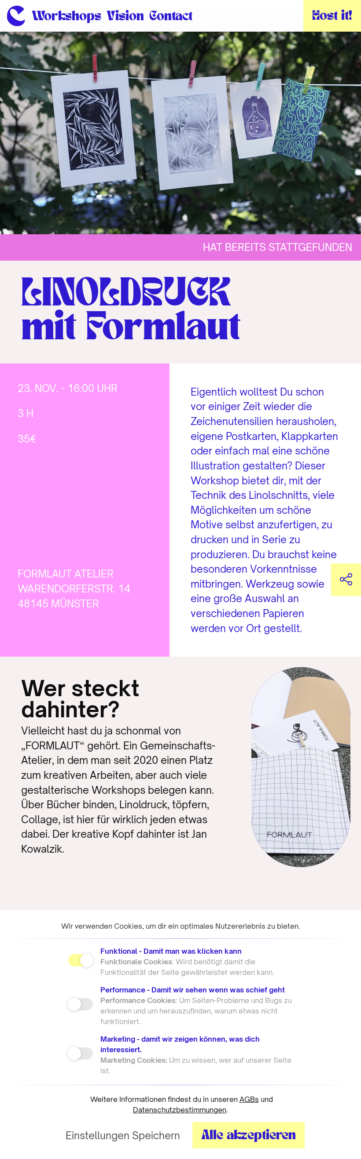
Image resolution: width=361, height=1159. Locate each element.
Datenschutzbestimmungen (179, 1109)
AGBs (249, 1099)
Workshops (66, 16)
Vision (125, 16)
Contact (170, 16)
